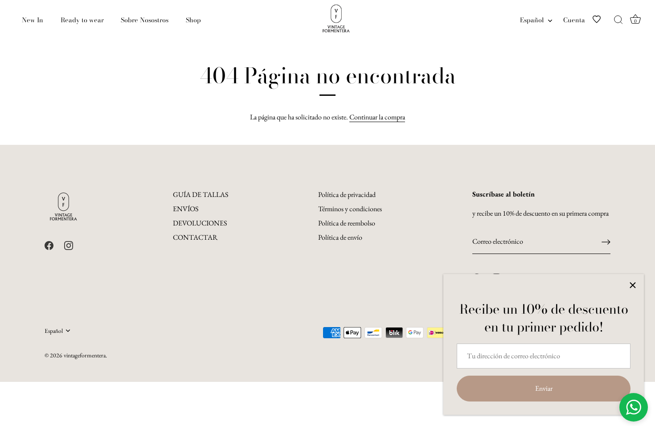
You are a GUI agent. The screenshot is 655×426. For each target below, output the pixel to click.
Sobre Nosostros (144, 20)
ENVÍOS (185, 208)
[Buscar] (618, 20)
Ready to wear (82, 20)
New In (32, 20)
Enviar (544, 388)
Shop (193, 20)
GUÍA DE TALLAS (200, 194)
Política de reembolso (346, 223)
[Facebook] (49, 244)
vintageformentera (85, 355)
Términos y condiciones (350, 208)
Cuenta (574, 20)
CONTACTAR (195, 237)
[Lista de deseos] (602, 20)
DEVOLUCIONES (200, 223)
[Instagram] (68, 244)
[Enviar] (606, 242)
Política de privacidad (347, 194)
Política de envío (340, 237)
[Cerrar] (633, 285)
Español (532, 20)
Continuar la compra (377, 117)
